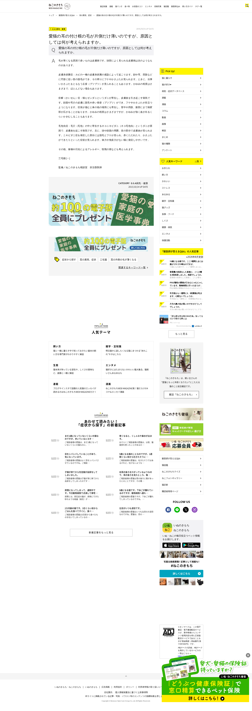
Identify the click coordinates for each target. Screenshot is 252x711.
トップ (51, 15)
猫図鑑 (166, 6)
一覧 (197, 161)
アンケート (167, 150)
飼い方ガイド (187, 6)
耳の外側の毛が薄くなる (123, 259)
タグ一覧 (198, 6)
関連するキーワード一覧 (132, 267)
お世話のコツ (137, 6)
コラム (165, 110)
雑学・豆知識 (168, 200)
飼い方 (165, 174)
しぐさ (165, 220)
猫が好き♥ (166, 84)
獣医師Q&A (175, 6)
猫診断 (165, 484)
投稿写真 (157, 6)
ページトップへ (126, 676)
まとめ (165, 136)
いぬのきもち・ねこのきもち (68, 687)
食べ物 (127, 6)
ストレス (166, 187)
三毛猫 (103, 259)
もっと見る (181, 333)
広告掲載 (106, 687)
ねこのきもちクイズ (171, 471)
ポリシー (130, 687)
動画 (164, 117)
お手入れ (166, 168)
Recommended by (183, 326)
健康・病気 (167, 227)
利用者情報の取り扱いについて (152, 687)
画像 (164, 123)
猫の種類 (166, 143)
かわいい (166, 181)
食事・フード (168, 213)
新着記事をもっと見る (101, 532)
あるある (166, 194)
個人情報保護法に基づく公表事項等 (131, 692)
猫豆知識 (103, 6)
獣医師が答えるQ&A (67, 15)
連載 (111, 6)
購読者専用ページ (170, 491)
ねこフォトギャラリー (172, 478)
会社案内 (108, 692)
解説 (164, 130)
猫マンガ (118, 6)
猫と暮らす (167, 77)
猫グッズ (166, 207)
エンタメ (148, 6)
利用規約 (118, 687)
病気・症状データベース (173, 91)
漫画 (164, 104)
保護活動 (166, 240)
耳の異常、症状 (85, 15)
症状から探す (69, 259)
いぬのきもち (91, 687)
